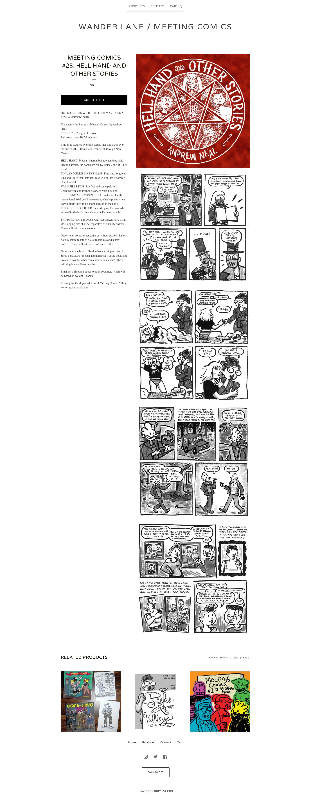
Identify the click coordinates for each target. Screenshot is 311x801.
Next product (241, 657)
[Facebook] (165, 756)
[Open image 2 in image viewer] (193, 228)
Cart (180, 742)
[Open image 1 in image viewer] (193, 111)
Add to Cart (94, 100)
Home (132, 742)
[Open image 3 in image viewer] (193, 345)
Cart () (176, 6)
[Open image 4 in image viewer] (193, 462)
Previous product (217, 657)
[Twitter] (155, 756)
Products (137, 6)
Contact (157, 6)
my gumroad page (78, 287)
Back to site (155, 772)
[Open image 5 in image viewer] (193, 579)
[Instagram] (146, 756)
